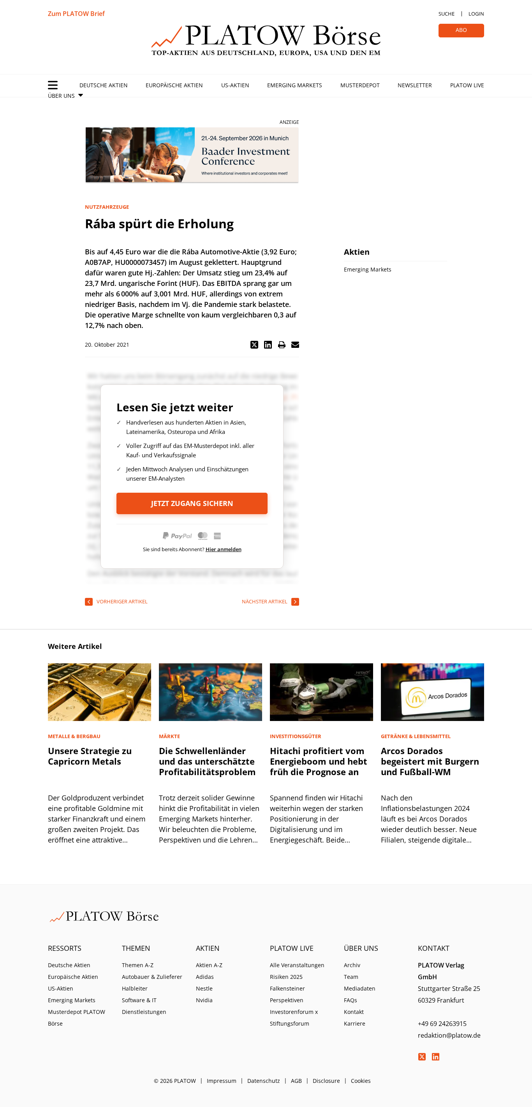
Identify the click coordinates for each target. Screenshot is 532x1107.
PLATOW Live (467, 85)
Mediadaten (359, 988)
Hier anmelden (223, 549)
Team (351, 976)
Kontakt (354, 1011)
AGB (296, 1080)
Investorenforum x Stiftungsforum (294, 1017)
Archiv (352, 965)
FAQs (350, 1000)
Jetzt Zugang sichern (192, 503)
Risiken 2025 (286, 976)
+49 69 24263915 (442, 1023)
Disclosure (326, 1080)
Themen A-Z (137, 965)
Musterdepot (360, 85)
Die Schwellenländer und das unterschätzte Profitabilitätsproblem (207, 761)
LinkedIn (435, 1057)
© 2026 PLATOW (175, 1080)
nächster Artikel (264, 601)
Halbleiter (135, 988)
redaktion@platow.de (449, 1035)
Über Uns (61, 95)
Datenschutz (263, 1080)
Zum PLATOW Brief (76, 13)
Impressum (221, 1080)
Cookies (361, 1080)
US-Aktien (235, 85)
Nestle (204, 988)
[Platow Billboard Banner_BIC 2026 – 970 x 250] (192, 155)
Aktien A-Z (209, 965)
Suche (446, 13)
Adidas (205, 976)
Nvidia (204, 1000)
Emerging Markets (294, 85)
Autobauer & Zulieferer (152, 976)
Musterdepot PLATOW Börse (76, 1017)
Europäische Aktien (174, 85)
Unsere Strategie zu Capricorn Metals (90, 756)
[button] (254, 345)
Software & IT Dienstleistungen (144, 1005)
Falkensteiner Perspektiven (287, 994)
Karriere (354, 1023)
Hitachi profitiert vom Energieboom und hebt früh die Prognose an (318, 761)
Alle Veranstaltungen (297, 965)
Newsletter (415, 85)
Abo (461, 29)
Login (476, 13)
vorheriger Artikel (122, 601)
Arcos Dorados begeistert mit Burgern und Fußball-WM (430, 761)
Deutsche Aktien (103, 85)
